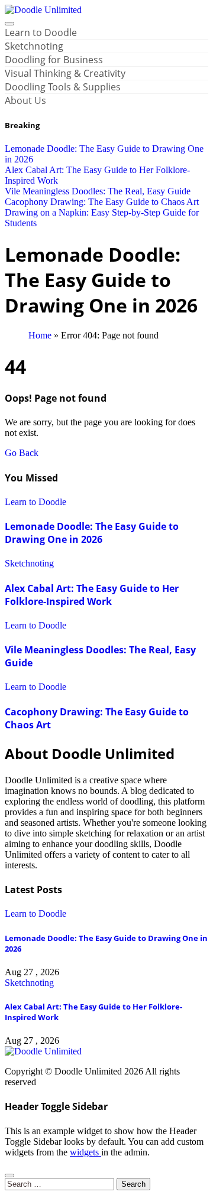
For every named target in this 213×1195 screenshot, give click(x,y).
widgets (85, 1152)
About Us (25, 100)
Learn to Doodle (41, 32)
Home (39, 335)
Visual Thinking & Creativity (65, 73)
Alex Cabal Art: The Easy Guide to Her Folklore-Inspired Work (92, 595)
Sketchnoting (34, 46)
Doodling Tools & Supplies (63, 86)
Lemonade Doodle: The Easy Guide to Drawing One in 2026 (92, 533)
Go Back (21, 453)
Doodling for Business (54, 59)
